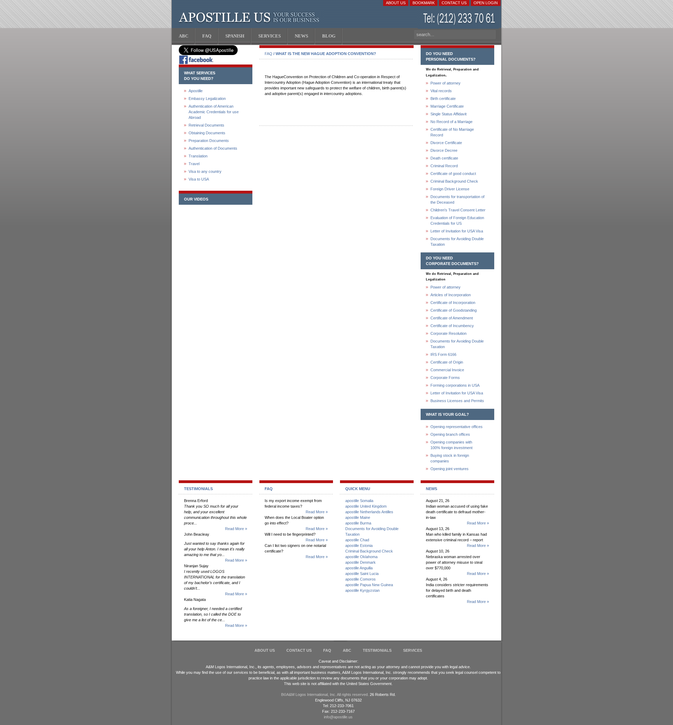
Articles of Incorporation (450, 295)
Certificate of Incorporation (452, 302)
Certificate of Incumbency (452, 326)
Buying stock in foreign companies (449, 458)
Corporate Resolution (448, 333)
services (412, 650)
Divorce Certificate (446, 143)
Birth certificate (443, 98)
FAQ (268, 54)
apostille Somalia (359, 501)
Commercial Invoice (447, 370)
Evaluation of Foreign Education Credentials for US (457, 220)
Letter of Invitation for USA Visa (456, 231)
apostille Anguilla (359, 568)
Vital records (441, 91)
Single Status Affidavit (448, 114)
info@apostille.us (338, 717)
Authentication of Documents (213, 148)
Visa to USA (199, 179)
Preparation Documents (209, 140)
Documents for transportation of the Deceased (457, 199)
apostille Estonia (359, 545)
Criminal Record (444, 166)
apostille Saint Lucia (362, 573)
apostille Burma (358, 523)
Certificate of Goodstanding (453, 310)
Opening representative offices (456, 427)
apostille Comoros (360, 579)
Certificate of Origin (446, 362)
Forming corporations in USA (455, 385)
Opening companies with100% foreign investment (451, 445)
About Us (396, 3)
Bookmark (424, 3)
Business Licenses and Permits (457, 401)
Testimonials (377, 650)
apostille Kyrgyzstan (362, 590)
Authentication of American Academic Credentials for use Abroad (214, 112)
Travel (194, 164)
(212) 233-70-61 (460, 19)
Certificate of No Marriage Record (452, 132)
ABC (347, 650)
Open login (486, 3)
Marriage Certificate (447, 106)
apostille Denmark (360, 562)
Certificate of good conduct (453, 173)
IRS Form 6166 (443, 354)
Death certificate (444, 158)
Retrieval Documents (206, 125)
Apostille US (250, 18)
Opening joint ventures (449, 469)
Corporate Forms (445, 377)
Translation (198, 156)
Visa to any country (205, 171)
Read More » (236, 529)
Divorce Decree (443, 150)
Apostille (196, 91)
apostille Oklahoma (361, 557)
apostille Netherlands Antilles (369, 512)
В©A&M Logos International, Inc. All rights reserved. (325, 694)
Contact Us (454, 3)
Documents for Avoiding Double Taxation (457, 241)
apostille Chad (357, 540)
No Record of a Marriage (451, 122)
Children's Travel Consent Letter (457, 210)
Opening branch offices (450, 434)
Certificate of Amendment (451, 318)
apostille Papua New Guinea (369, 585)
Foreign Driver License (449, 189)
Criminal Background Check (454, 181)
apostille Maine (357, 517)
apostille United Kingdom (366, 506)
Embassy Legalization (207, 98)
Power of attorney (445, 83)
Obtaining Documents (207, 133)
